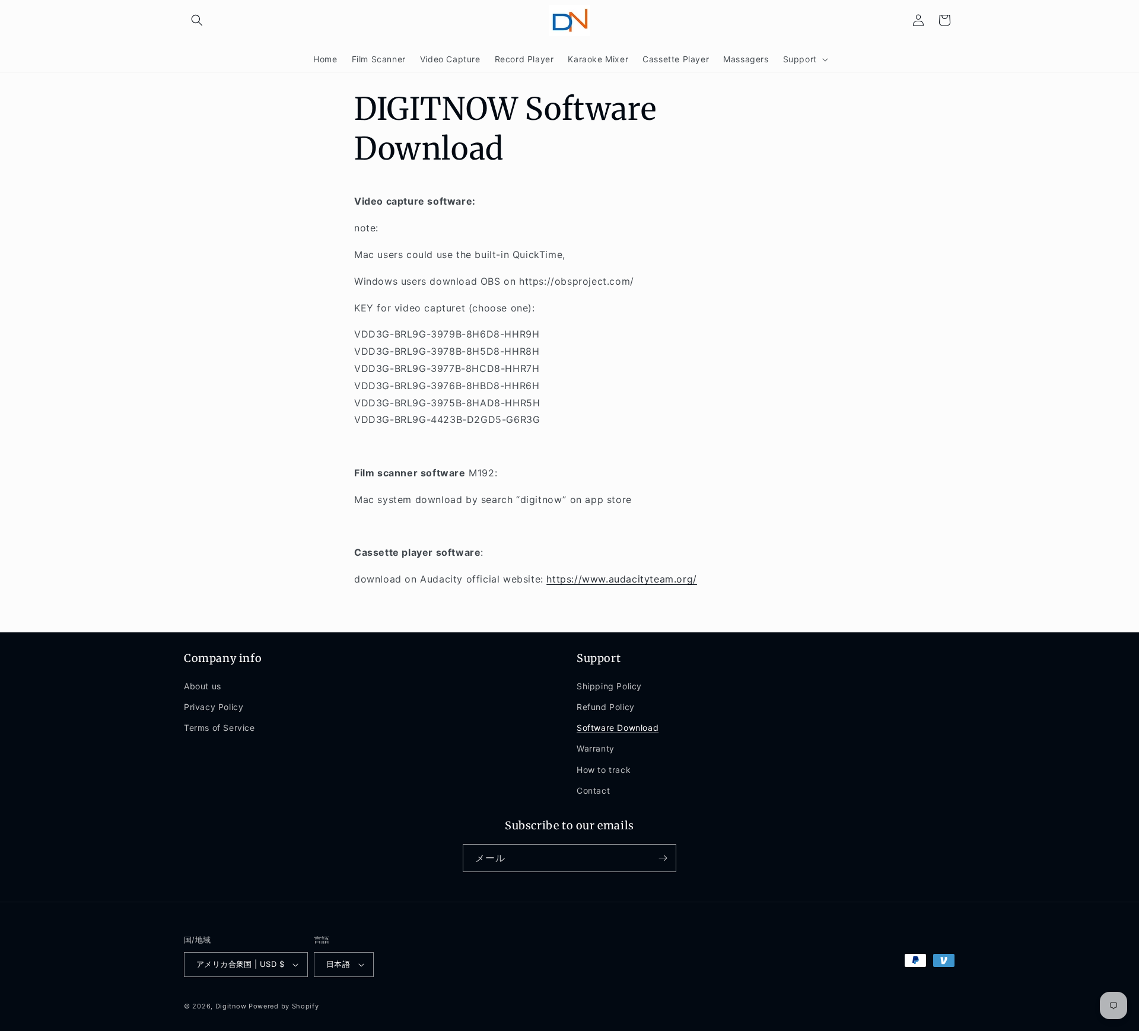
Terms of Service (219, 728)
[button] (197, 20)
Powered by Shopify (284, 1006)
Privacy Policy (213, 707)
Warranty (596, 748)
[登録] (663, 858)
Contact (593, 790)
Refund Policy (606, 707)
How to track (604, 770)
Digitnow (231, 1006)
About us (202, 686)
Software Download (617, 728)
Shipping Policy (609, 686)
